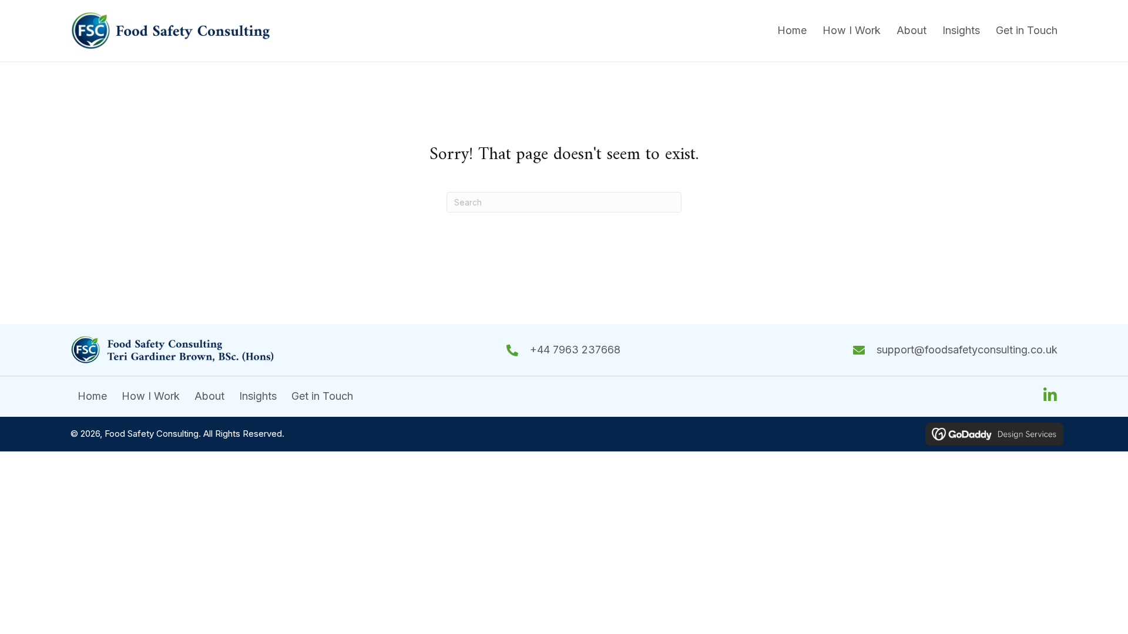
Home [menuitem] (92, 396)
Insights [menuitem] (258, 396)
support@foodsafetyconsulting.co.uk (967, 349)
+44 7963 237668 (575, 349)
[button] (1050, 395)
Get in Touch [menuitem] (322, 396)
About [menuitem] (209, 396)
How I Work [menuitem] (151, 396)
